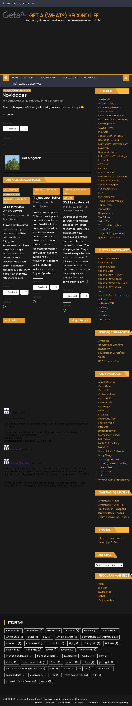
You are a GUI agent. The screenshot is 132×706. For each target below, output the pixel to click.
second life (72, 668)
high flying (33, 649)
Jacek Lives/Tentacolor (111, 136)
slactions (105, 668)
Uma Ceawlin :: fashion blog (113, 479)
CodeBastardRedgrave (111, 115)
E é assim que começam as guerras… (16, 320)
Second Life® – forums (111, 274)
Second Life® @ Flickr (110, 279)
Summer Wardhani (73, 210)
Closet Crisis (105, 402)
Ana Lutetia (104, 99)
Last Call (103, 426)
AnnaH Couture (107, 382)
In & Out (103, 131)
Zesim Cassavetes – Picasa (113, 517)
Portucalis (103, 160)
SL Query (103, 307)
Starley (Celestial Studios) (112, 463)
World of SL (104, 229)
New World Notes (107, 152)
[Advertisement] (66, 49)
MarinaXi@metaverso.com (113, 144)
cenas (101, 596)
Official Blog (105, 262)
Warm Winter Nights (109, 225)
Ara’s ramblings (106, 103)
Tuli (100, 475)
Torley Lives (104, 205)
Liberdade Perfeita (108, 140)
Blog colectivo (80, 320)
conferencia (35, 643)
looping (67, 649)
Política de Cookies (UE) (26, 83)
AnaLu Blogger (10, 219)
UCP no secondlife (108, 361)
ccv (47, 637)
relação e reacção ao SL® (17, 90)
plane (89, 662)
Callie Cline (104, 386)
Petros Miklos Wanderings (112, 156)
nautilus (88, 656)
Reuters (102, 168)
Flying (74, 643)
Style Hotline (105, 467)
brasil (33, 637)
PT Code (103, 164)
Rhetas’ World (106, 172)
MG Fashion (104, 439)
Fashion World (106, 422)
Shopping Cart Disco (109, 459)
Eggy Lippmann (106, 123)
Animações (14, 637)
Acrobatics (34, 630)
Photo (56, 662)
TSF (97, 675)
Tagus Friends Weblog (110, 201)
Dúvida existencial (76, 202)
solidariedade (15, 675)
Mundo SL (103, 447)
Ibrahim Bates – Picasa (111, 513)
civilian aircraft (66, 637)
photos (72, 662)
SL (89, 668)
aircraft (53, 630)
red (54, 668)
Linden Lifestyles (107, 430)
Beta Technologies (108, 258)
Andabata (103, 340)
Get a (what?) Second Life (64, 15)
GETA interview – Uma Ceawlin (15, 209)
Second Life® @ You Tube (112, 283)
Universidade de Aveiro (21, 681)
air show (91, 630)
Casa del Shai (105, 398)
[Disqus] (47, 363)
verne (46, 681)
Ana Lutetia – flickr (108, 500)
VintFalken (104, 217)
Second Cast (105, 270)
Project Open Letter (46, 198)
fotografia (92, 643)
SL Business (104, 299)
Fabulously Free (107, 418)
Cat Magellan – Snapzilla (112, 509)
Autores (29, 77)
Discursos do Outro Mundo (113, 119)
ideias (51, 649)
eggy (101, 583)
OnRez (12, 662)
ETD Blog (103, 414)
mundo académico (19, 656)
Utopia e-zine (105, 213)
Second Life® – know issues (113, 295)
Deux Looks (104, 410)
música (70, 656)
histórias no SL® (11, 194)
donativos (57, 643)
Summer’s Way (106, 197)
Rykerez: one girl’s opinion (112, 176)
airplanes (72, 630)
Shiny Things (105, 455)
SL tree (102, 311)
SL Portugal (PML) (108, 188)
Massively (103, 148)
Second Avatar (106, 266)
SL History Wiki (106, 303)
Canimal (103, 390)
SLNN (101, 192)
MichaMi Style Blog (108, 443)
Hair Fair (111, 643)
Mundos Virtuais (48, 656)
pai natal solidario (34, 662)
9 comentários (55, 100)
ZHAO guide (104, 319)
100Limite (13, 630)
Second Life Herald (108, 180)
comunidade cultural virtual (100, 637)
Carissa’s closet (107, 394)
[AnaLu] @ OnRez (108, 542)
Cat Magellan (36, 100)
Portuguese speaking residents (25, 668)
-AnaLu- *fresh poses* (111, 538)
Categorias (48, 77)
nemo (104, 656)
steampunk (38, 675)
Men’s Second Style (109, 435)
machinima (87, 649)
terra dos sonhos (76, 675)
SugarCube (104, 471)
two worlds (104, 209)
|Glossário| (90, 77)
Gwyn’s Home (106, 127)
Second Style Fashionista (112, 451)
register (102, 587)
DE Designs (104, 406)
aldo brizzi (110, 630)
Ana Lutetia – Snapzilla (110, 504)
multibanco (104, 591)
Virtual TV (103, 221)
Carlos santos (106, 600)
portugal (106, 662)
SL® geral (68, 197)
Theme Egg (81, 699)
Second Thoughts (108, 184)
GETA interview (11, 189)
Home (15, 77)
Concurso (13, 643)
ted (56, 675)
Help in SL (13, 649)
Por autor (69, 77)
